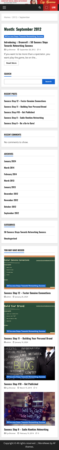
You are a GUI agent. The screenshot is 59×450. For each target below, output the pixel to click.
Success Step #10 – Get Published (19, 112)
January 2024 (10, 161)
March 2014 (9, 167)
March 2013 (9, 180)
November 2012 (11, 200)
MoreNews (43, 443)
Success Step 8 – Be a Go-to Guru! (19, 123)
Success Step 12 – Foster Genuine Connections (25, 101)
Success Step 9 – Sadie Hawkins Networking (24, 117)
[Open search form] (40, 7)
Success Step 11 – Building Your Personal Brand (25, 106)
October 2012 (10, 206)
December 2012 (11, 193)
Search (7, 73)
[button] (4, 7)
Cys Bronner (11, 49)
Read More (12, 63)
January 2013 (10, 187)
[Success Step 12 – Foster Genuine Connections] (29, 272)
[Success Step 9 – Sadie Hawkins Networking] (29, 409)
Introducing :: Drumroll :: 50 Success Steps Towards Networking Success (26, 43)
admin (8, 297)
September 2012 (11, 213)
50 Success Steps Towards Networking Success (24, 36)
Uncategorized (10, 238)
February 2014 (10, 174)
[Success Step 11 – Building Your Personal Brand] (29, 318)
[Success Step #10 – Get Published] (29, 363)
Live (54, 7)
